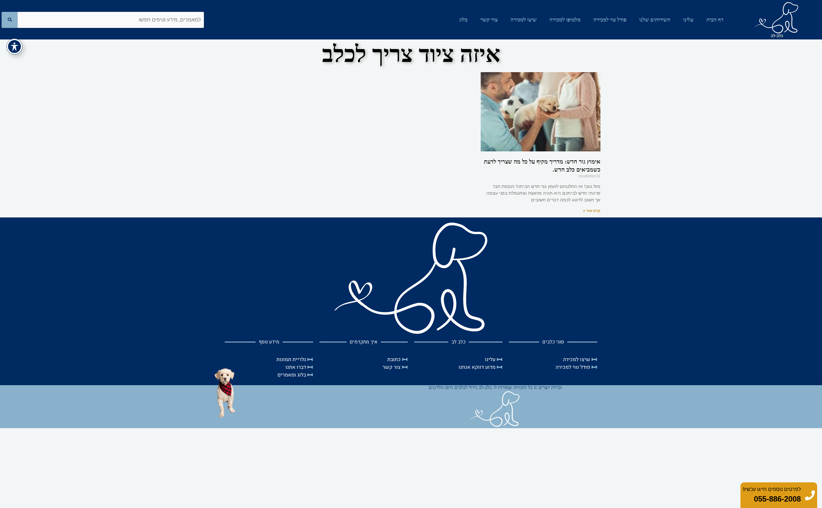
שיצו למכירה (524, 20)
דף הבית (714, 20)
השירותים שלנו (654, 20)
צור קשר (489, 20)
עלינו (688, 20)
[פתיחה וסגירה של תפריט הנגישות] (14, 46)
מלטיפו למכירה (565, 20)
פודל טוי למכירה (609, 20)
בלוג (463, 20)
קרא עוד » (591, 210)
